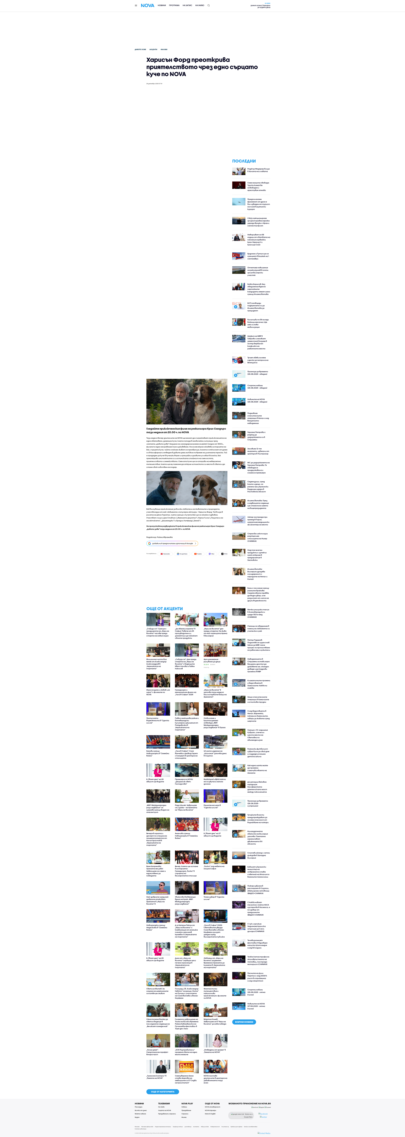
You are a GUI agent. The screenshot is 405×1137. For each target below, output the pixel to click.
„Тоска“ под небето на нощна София (214, 867)
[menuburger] (136, 5)
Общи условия (205, 1126)
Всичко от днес (141, 1110)
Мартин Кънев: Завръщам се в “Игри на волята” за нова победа (215, 1021)
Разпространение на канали (163, 1126)
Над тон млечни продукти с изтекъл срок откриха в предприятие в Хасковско (257, 555)
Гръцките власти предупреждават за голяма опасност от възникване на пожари (258, 818)
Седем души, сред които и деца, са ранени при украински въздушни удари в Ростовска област (257, 487)
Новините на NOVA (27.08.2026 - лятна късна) (256, 1006)
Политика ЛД (225, 1126)
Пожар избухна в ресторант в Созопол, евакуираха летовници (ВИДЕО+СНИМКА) (258, 889)
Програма (174, 5)
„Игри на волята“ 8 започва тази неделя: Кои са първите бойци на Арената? (215, 693)
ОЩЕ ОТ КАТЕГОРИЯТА (162, 1091)
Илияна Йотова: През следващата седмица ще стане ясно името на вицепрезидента (258, 504)
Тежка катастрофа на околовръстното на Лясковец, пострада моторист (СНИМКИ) (258, 960)
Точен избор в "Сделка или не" (214, 898)
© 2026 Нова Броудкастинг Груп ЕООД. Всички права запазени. (152, 1133)
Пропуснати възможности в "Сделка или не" (157, 720)
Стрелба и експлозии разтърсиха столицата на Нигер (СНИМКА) (257, 537)
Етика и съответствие (250, 1126)
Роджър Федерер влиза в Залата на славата (258, 170)
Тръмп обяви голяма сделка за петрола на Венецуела (257, 360)
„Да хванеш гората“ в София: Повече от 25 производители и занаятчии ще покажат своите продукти (186, 633)
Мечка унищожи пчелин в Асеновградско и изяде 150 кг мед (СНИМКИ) (258, 613)
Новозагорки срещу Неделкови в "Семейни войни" (156, 927)
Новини (162, 5)
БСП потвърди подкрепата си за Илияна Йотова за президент (256, 307)
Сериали (185, 1114)
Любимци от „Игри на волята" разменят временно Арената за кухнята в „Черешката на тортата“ (214, 962)
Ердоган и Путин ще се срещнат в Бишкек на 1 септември (258, 256)
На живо (199, 5)
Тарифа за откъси (178, 1126)
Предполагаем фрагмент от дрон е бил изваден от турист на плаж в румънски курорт (258, 204)
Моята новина (140, 1114)
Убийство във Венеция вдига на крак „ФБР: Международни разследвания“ (185, 900)
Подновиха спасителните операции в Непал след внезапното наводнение (258, 418)
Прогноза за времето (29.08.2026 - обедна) (257, 372)
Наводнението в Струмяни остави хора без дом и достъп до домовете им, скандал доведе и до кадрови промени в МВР (258, 665)
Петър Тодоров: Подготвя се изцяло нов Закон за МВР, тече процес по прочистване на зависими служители (258, 645)
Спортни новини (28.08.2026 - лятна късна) (256, 992)
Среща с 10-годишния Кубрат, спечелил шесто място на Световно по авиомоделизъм (257, 735)
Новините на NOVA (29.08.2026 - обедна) (257, 400)
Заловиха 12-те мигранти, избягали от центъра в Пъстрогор (258, 451)
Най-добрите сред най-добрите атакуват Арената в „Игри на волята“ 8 (157, 900)
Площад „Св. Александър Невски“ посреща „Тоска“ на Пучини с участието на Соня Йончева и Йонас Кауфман (187, 993)
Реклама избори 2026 (147, 1126)
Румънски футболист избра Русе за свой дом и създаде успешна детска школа (258, 752)
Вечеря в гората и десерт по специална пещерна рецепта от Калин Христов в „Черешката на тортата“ (156, 839)
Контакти (196, 1126)
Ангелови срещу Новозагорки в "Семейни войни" (186, 835)
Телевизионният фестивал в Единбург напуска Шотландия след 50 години (257, 944)
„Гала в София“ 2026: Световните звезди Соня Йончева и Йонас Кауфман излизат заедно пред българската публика (214, 931)
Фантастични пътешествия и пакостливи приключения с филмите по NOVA (215, 993)
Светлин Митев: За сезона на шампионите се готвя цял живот (157, 991)
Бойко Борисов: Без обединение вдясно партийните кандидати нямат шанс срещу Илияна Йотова (258, 289)
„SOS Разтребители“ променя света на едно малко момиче (186, 1052)
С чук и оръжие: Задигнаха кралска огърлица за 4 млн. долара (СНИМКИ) (256, 927)
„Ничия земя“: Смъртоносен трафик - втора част (157, 1052)
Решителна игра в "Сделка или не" (212, 806)
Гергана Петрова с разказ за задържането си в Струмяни (256, 436)
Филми (184, 1117)
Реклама (137, 1126)
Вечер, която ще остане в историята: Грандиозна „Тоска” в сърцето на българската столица (186, 871)
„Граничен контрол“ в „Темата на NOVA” (156, 1077)
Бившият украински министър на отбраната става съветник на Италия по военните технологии (258, 872)
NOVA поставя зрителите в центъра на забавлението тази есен (215, 1079)
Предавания (186, 1110)
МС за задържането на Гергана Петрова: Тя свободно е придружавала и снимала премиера (258, 468)
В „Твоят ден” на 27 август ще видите (212, 834)
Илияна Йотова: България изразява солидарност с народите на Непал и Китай (257, 574)
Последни (138, 1107)
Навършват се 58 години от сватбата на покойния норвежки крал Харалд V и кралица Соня (258, 240)
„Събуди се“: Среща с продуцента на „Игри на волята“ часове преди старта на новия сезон (157, 632)
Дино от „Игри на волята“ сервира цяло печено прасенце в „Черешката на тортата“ (185, 962)
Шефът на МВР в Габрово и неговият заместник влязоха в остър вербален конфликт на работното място (257, 342)
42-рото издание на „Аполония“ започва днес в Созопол (215, 753)
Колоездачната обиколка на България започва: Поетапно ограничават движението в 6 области (257, 837)
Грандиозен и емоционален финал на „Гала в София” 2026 (185, 692)
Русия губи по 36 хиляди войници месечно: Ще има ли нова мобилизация (258, 323)
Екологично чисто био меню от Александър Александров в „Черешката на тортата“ (156, 664)
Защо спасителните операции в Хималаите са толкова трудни (258, 699)
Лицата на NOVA (164, 1110)
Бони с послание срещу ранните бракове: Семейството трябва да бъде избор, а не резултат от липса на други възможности (258, 594)
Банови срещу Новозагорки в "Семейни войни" (157, 753)
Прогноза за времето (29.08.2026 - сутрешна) (257, 803)
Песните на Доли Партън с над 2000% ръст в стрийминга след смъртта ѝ (257, 977)
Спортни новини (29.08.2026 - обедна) (257, 386)
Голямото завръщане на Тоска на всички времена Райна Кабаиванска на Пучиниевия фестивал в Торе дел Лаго (186, 1023)
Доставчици (188, 1126)
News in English (210, 1114)
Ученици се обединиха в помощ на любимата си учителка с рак (258, 628)
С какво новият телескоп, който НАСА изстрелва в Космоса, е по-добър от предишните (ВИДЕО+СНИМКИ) (258, 908)
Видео (137, 1117)
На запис (187, 5)
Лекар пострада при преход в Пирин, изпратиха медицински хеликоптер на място (258, 520)
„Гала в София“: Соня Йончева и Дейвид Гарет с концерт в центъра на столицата (186, 754)
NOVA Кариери (210, 1110)
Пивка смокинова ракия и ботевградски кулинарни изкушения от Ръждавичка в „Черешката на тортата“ (187, 724)
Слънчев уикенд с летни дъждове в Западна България (258, 855)
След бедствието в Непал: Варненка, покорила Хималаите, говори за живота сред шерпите (258, 716)
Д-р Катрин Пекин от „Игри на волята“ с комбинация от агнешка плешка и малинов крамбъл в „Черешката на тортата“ (186, 931)
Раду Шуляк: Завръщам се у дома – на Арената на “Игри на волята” (186, 807)
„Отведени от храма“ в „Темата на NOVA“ (215, 1051)
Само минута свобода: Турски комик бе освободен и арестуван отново (258, 186)
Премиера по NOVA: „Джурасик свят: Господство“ (184, 781)
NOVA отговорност (212, 1107)
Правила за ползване (236, 1126)
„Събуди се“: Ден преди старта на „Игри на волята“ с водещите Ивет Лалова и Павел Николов (185, 664)
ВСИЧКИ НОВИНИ (244, 1022)
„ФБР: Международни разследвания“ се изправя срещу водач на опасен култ (157, 808)
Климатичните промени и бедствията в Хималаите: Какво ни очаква (258, 684)
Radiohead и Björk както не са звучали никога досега (215, 781)
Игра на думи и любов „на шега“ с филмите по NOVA (158, 692)
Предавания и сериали (167, 1114)
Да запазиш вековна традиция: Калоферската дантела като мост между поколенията (257, 787)
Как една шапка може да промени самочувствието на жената (257, 769)
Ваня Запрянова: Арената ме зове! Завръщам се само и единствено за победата (156, 871)
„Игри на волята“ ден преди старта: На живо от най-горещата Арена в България (215, 632)
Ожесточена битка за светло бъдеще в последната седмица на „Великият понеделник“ (158, 1022)
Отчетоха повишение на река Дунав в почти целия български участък (257, 271)
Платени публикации (140, 1129)
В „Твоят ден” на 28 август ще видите (155, 780)
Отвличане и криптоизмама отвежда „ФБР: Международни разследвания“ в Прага (214, 722)
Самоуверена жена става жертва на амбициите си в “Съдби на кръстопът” (186, 1079)
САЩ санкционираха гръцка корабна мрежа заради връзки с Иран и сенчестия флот (258, 222)
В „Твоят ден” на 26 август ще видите (155, 959)
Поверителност (215, 1126)
